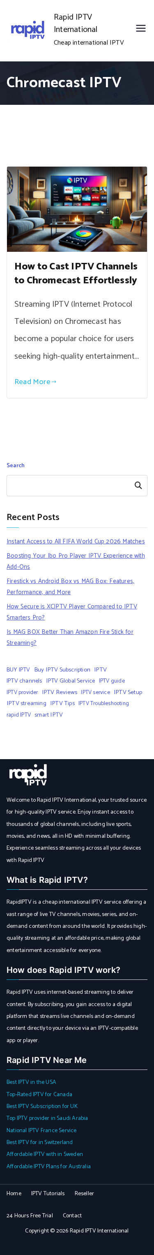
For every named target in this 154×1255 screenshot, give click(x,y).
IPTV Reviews (59, 692)
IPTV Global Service (70, 681)
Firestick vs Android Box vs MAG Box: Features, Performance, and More (70, 586)
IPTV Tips (62, 703)
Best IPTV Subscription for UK (42, 1106)
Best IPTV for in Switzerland (40, 1142)
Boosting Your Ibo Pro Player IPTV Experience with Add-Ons (76, 561)
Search (16, 465)
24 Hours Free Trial (30, 1216)
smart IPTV (48, 715)
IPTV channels (24, 681)
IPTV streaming (26, 703)
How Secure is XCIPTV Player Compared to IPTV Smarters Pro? (72, 612)
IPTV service (95, 692)
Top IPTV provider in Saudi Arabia (47, 1118)
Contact (72, 1216)
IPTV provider (22, 692)
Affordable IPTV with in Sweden (45, 1154)
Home (14, 1193)
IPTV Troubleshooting (103, 703)
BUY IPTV (18, 670)
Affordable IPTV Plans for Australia (49, 1166)
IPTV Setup (128, 692)
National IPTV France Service (42, 1130)
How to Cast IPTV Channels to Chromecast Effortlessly (76, 274)
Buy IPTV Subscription (62, 670)
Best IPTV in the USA (31, 1082)
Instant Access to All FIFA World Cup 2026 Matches (76, 541)
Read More (32, 381)
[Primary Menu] (140, 30)
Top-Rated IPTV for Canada (39, 1094)
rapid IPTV (19, 714)
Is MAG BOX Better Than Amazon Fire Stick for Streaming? (70, 637)
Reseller (84, 1193)
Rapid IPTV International (76, 23)
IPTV (100, 670)
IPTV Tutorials (48, 1193)
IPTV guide (112, 680)
